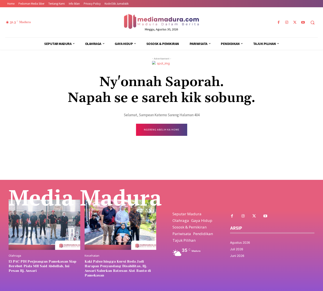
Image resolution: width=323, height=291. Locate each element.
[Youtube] (303, 23)
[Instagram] (287, 23)
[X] (295, 23)
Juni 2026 (237, 256)
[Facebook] (278, 23)
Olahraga (15, 255)
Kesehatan (92, 255)
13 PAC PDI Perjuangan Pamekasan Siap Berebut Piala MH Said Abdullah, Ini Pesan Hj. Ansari (42, 266)
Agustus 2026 (240, 242)
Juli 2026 (236, 249)
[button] (312, 22)
